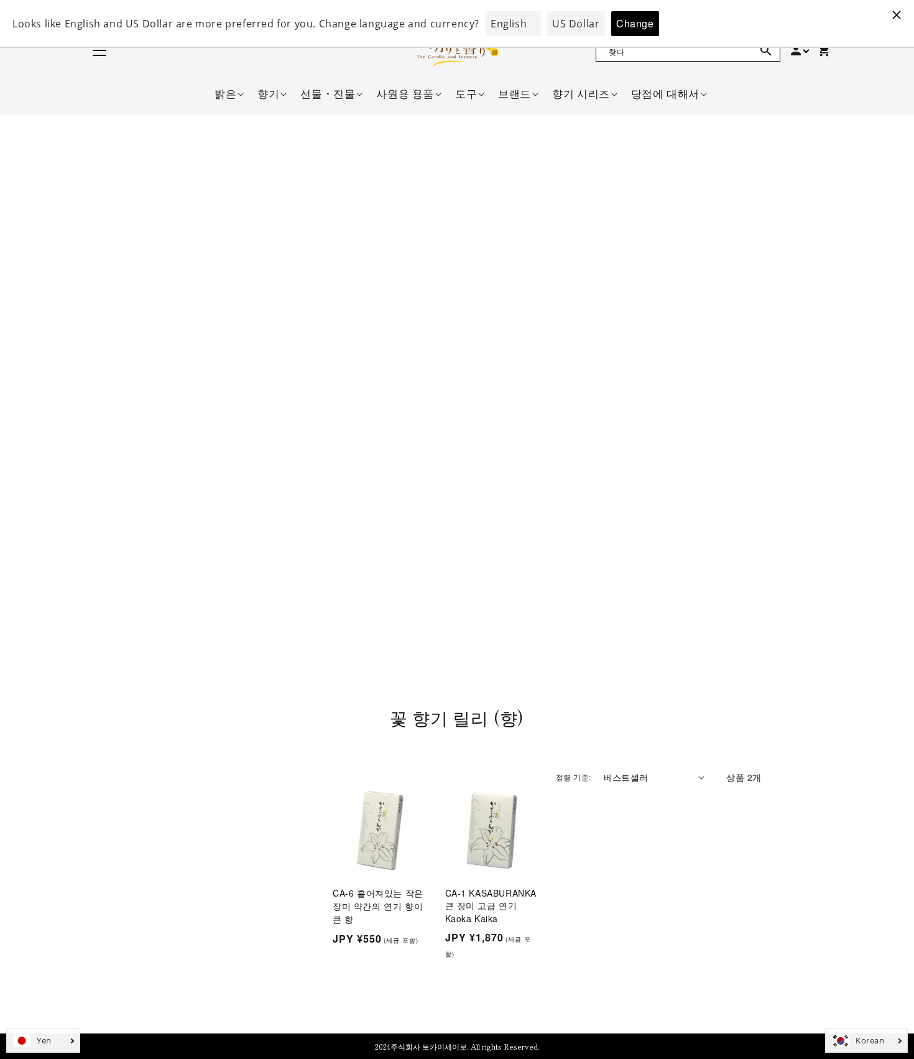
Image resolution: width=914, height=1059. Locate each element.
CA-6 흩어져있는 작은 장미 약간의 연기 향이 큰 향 (378, 906)
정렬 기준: (573, 777)
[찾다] (766, 50)
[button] (225, 93)
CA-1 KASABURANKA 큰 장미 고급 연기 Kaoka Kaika (491, 906)
